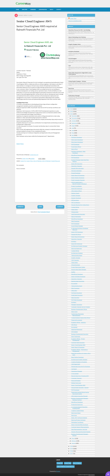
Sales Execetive (75, 297)
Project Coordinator (76, 186)
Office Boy (74, 290)
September (74, 123)
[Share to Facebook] (43, 159)
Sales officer (74, 149)
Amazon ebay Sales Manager (78, 269)
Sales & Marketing (76, 216)
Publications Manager (74, 95)
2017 (71, 453)
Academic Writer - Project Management (78, 339)
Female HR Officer (76, 234)
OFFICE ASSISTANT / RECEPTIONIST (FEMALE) (79, 183)
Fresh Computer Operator (78, 180)
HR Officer (74, 324)
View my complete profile (74, 20)
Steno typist (74, 311)
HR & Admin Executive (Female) (79, 396)
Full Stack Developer (76, 137)
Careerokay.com (34, 154)
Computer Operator (76, 378)
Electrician (71, 88)
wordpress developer (73, 51)
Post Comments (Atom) (44, 212)
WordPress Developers (77, 155)
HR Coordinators (75, 202)
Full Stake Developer (76, 293)
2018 (71, 451)
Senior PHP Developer (77, 232)
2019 (71, 448)
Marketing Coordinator (77, 422)
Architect (73, 241)
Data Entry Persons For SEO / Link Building (79, 30)
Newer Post (20, 206)
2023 (71, 109)
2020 (71, 446)
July (73, 128)
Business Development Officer (79, 309)
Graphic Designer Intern (74, 44)
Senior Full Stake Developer (78, 276)
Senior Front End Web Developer (79, 424)
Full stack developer (76, 170)
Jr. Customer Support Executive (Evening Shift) (79, 407)
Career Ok (23, 161)
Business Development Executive (79, 334)
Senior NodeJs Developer (77, 177)
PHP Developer (75, 144)
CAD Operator (75, 260)
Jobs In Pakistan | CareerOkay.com (51, 161)
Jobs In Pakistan (37, 161)
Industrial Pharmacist (76, 329)
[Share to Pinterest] (44, 159)
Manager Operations (76, 304)
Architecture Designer (77, 253)
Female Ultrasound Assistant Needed (80, 431)
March (73, 438)
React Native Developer (77, 357)
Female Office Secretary (77, 168)
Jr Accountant (74, 373)
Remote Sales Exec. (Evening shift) (80, 376)
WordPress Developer (77, 219)
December (74, 116)
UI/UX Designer (72, 58)
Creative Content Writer (77, 410)
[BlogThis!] (40, 159)
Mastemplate (91, 474)
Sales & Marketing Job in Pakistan (77, 37)
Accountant (74, 283)
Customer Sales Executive (77, 342)
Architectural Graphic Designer (79, 246)
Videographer (74, 212)
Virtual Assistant (75, 265)
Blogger (58, 471)
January (74, 443)
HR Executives (75, 200)
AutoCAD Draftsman (76, 188)
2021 (71, 114)
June (73, 130)
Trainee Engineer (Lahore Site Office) (80, 317)
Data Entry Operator (76, 166)
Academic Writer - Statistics (78, 322)
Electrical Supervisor (76, 248)
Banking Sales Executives (77, 281)
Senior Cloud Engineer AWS (34, 21)
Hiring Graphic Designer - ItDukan (77, 81)
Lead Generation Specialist (78, 214)
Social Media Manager (77, 226)
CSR (69, 65)
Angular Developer (76, 198)
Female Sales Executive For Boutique (80, 366)
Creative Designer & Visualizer (79, 362)
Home (40, 206)
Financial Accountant (76, 320)
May (73, 133)
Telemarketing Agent (76, 255)
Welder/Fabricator (76, 383)
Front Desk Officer (76, 146)
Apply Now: (20, 144)
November (74, 118)
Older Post (60, 206)
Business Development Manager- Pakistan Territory (79, 399)
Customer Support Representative (80, 427)
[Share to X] (42, 159)
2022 (71, 111)
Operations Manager (76, 371)
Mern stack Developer (77, 139)
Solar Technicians (75, 336)
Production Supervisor (77, 404)
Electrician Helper (76, 413)
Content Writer (75, 207)
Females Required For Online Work (80, 205)
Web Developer (75, 221)
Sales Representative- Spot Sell (79, 429)
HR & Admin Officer (76, 191)
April (73, 135)
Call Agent (74, 369)
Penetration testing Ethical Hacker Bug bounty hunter (80, 393)
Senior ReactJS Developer (77, 175)
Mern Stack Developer (77, 142)
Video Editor (74, 209)
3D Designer (74, 331)
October (74, 120)
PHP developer (75, 157)
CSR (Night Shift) (75, 364)
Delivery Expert (75, 193)
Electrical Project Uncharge (78, 420)
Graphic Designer (75, 195)
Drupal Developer (75, 173)
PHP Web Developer (76, 300)
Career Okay (29, 161)
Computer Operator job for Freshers (80, 307)
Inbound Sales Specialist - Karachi (79, 387)
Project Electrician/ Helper (78, 267)
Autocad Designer (76, 380)
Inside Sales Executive (76, 295)
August (73, 125)
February (74, 441)
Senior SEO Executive (76, 163)
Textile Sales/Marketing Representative (77, 314)
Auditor (73, 272)
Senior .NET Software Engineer (79, 417)
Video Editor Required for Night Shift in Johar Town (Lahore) (80, 73)
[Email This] (39, 159)
